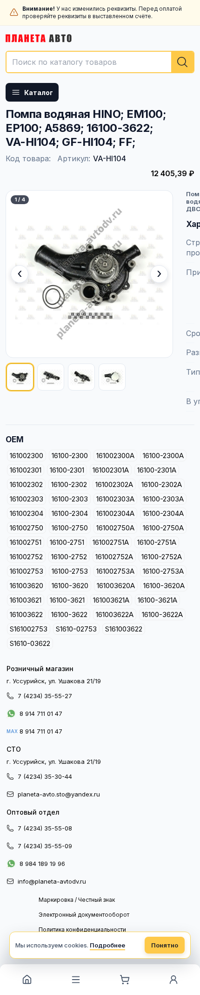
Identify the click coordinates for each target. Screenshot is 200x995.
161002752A (114, 556)
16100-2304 (70, 513)
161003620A (116, 585)
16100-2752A (161, 556)
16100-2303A (163, 498)
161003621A (111, 600)
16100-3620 (70, 585)
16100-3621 (67, 600)
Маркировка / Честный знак (77, 899)
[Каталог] (76, 980)
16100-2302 (69, 484)
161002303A (115, 498)
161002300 (26, 455)
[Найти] (182, 62)
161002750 (26, 527)
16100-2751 (67, 542)
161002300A (115, 455)
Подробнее (107, 945)
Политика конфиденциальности (82, 929)
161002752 (26, 556)
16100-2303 (70, 498)
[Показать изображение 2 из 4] (50, 377)
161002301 (25, 470)
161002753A (115, 571)
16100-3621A (157, 600)
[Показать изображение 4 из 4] (112, 377)
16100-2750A (163, 527)
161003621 (25, 600)
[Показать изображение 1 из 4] (20, 377)
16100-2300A (163, 455)
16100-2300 (70, 455)
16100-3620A (164, 585)
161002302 (26, 484)
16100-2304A (163, 513)
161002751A (111, 542)
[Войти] (173, 980)
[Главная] (27, 980)
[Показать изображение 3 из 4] (81, 377)
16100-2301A (156, 470)
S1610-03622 (30, 643)
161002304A (115, 513)
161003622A (114, 614)
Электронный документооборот (84, 914)
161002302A (114, 484)
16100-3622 (69, 614)
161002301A (111, 470)
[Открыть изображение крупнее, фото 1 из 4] (89, 274)
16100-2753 (70, 571)
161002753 (26, 571)
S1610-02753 (76, 628)
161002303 (26, 498)
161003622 (26, 614)
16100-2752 (69, 556)
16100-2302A (161, 484)
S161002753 (28, 628)
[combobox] (100, 62)
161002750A (115, 527)
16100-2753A (163, 571)
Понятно (164, 945)
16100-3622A (162, 614)
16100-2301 (67, 470)
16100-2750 (70, 527)
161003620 (26, 585)
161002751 (25, 542)
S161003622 (123, 628)
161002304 (26, 513)
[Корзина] (124, 980)
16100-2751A (156, 542)
